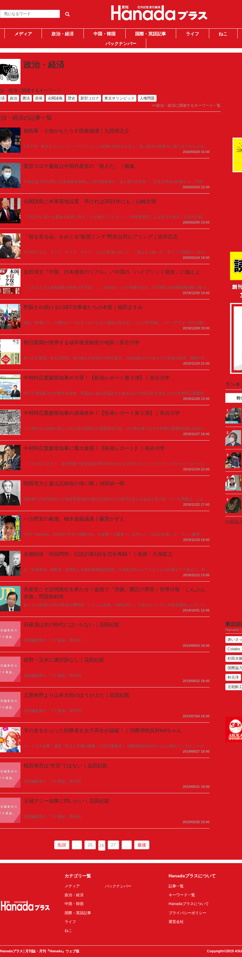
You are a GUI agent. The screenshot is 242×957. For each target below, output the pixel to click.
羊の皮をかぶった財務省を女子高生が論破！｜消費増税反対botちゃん (103, 730)
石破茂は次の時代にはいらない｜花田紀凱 (71, 624)
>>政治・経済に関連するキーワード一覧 (186, 105)
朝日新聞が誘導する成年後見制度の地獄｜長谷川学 (82, 342)
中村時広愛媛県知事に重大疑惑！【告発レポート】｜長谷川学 (94, 448)
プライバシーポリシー (187, 913)
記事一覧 (176, 886)
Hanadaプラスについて (189, 904)
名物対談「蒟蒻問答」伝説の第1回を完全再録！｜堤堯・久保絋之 (98, 554)
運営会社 (176, 922)
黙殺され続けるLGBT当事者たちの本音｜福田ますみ (83, 307)
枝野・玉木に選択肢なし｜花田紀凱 (64, 660)
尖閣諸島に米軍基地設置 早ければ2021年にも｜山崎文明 (90, 201)
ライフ (192, 33)
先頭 (61, 844)
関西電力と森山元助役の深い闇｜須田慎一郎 (74, 483)
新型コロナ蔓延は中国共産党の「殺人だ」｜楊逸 (79, 166)
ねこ (223, 33)
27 (113, 844)
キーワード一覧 (182, 895)
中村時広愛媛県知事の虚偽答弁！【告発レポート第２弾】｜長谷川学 (102, 413)
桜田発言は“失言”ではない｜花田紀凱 (65, 765)
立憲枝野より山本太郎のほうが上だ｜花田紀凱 (77, 695)
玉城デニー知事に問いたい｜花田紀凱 (66, 801)
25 (90, 844)
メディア (23, 33)
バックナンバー (121, 43)
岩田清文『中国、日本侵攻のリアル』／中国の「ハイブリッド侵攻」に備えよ (112, 272)
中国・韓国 (105, 33)
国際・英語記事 (150, 33)
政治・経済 (63, 33)
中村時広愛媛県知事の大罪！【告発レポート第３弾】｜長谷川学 (97, 377)
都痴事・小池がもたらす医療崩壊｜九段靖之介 (77, 131)
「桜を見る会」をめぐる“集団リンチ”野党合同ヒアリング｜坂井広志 (101, 236)
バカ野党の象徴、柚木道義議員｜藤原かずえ (74, 518)
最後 (141, 844)
